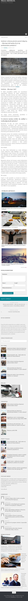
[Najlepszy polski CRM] (3, 432)
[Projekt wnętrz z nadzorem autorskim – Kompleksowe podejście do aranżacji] (3, 463)
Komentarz (4, 274)
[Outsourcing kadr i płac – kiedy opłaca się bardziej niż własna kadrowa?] (3, 356)
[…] (18, 550)
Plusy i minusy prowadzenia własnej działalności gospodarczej (15, 448)
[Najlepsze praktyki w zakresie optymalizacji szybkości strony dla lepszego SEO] (3, 469)
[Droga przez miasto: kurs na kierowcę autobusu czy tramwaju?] (3, 376)
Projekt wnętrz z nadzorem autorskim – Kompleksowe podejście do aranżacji (16, 462)
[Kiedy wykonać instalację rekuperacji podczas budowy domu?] (3, 363)
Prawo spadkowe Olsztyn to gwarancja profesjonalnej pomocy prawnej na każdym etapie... (14, 517)
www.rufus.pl (4, 489)
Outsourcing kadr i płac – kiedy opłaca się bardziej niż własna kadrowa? (16, 355)
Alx (21, 597)
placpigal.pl (5, 480)
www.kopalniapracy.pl (6, 485)
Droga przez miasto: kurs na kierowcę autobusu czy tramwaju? (15, 375)
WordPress (13, 597)
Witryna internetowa (7, 287)
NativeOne (14, 267)
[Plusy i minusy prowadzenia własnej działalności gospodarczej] (3, 449)
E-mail (16, 283)
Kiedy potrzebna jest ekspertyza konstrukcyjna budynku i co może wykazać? (17, 368)
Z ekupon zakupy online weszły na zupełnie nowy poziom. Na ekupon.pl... (15, 499)
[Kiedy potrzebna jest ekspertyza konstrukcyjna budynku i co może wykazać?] (3, 369)
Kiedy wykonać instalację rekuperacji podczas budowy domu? (15, 362)
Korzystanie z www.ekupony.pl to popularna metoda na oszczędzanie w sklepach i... (15, 504)
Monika (6, 47)
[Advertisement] (14, 18)
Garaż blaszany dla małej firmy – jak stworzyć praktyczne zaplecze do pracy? (16, 424)
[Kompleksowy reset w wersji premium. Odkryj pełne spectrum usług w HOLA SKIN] (3, 419)
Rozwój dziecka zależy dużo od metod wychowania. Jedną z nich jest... (13, 529)
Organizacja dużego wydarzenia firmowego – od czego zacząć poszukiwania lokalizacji (17, 349)
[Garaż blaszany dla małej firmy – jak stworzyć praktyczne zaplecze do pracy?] (3, 425)
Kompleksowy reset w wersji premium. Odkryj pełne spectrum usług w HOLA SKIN (16, 418)
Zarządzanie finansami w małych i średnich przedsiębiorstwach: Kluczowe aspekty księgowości (16, 456)
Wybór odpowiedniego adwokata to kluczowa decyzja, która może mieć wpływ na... (15, 510)
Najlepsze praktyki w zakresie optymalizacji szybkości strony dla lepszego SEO (17, 468)
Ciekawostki (4, 37)
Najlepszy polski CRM (12, 430)
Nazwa (4, 283)
